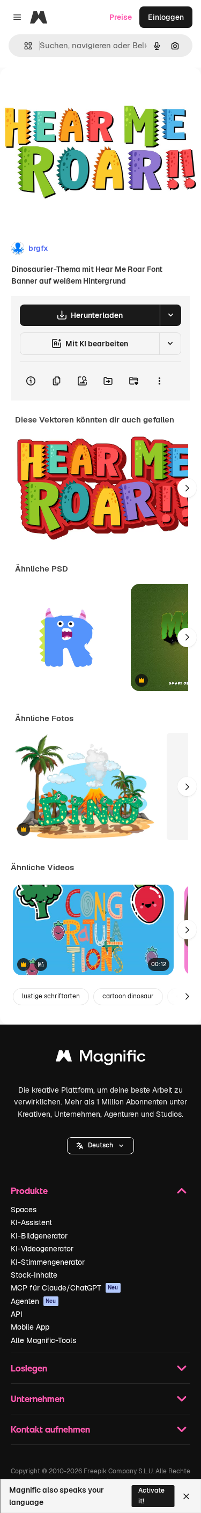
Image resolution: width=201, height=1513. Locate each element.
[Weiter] (187, 488)
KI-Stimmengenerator (48, 1262)
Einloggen (166, 17)
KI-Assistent (31, 1222)
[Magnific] (101, 1058)
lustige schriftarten (51, 996)
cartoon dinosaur (128, 996)
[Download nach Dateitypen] (170, 315)
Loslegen (29, 1368)
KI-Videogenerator (42, 1249)
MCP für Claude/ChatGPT (64, 1288)
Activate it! (151, 1495)
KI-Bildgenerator (39, 1236)
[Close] (186, 1496)
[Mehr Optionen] (159, 381)
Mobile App (30, 1327)
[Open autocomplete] (24, 46)
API (17, 1314)
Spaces (23, 1209)
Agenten (33, 1301)
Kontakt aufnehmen (50, 1429)
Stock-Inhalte (34, 1275)
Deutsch (100, 1145)
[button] (100, 1145)
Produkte (29, 1190)
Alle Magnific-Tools (43, 1340)
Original (69, 92)
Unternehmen (37, 1398)
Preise (120, 17)
